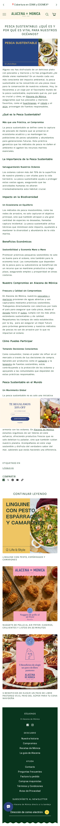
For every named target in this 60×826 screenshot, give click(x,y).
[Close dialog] (58, 399)
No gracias (20, 422)
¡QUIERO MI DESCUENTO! (20, 418)
